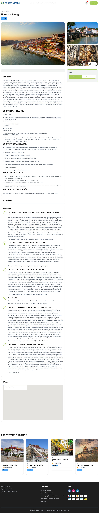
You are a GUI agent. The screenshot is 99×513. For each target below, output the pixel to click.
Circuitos (46, 3)
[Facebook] (69, 490)
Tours (7, 11)
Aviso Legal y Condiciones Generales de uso (53, 496)
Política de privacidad (47, 493)
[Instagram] (73, 490)
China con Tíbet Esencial (9, 465)
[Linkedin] (77, 490)
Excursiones (38, 3)
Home (32, 3)
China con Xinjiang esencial (85, 465)
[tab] (75, 76)
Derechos (43, 501)
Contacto (53, 3)
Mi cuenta (94, 3)
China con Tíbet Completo (35, 465)
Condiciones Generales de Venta (50, 498)
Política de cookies (46, 490)
